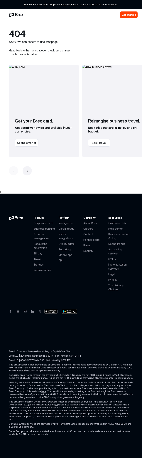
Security (88, 250)
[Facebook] (10, 311)
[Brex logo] (16, 15)
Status (112, 259)
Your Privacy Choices (116, 287)
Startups (39, 264)
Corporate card (43, 223)
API (60, 260)
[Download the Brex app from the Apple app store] (51, 311)
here (43, 391)
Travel (37, 259)
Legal (111, 274)
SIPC (28, 370)
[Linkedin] (32, 311)
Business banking (44, 228)
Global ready (66, 228)
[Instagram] (25, 311)
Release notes (42, 270)
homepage (36, 50)
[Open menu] (6, 15)
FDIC (11, 367)
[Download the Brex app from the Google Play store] (69, 311)
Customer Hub (117, 223)
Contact (88, 234)
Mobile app (65, 254)
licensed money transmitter (92, 423)
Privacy (112, 279)
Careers (88, 228)
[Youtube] (17, 311)
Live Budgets (67, 243)
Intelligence (66, 223)
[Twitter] (39, 311)
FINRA (21, 370)
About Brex (90, 223)
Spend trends (116, 243)
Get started (129, 14)
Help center (115, 228)
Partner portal (91, 239)
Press (86, 245)
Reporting (65, 249)
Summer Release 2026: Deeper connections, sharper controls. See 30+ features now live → (72, 4)
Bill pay (38, 253)
